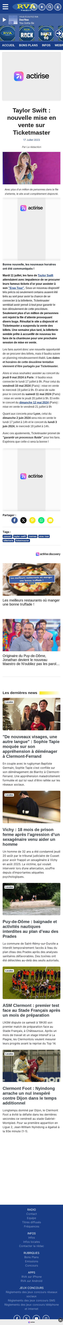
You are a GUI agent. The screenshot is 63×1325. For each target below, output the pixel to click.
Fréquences (31, 1226)
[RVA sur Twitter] (26, 1318)
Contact (31, 1214)
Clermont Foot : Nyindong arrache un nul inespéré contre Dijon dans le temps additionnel (30, 1095)
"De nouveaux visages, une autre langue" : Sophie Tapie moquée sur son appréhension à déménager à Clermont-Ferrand (31, 746)
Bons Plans (28, 45)
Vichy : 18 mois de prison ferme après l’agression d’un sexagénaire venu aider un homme (31, 837)
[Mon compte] (57, 6)
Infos (46, 45)
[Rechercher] (49, 6)
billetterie (8, 540)
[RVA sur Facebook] (17, 1318)
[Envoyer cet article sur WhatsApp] (40, 522)
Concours (31, 1265)
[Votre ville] (33, 6)
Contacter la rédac (31, 1246)
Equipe (31, 1218)
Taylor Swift (45, 275)
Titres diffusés (31, 1222)
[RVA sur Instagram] (46, 1318)
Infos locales (31, 1241)
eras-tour (44, 536)
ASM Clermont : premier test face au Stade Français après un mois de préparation (31, 1010)
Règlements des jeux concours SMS (31, 1300)
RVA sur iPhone (32, 1276)
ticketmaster (22, 540)
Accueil (8, 45)
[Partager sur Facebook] (14, 522)
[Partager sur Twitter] (23, 522)
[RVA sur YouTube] (36, 1318)
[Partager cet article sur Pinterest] (31, 522)
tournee (33, 536)
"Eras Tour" (16, 288)
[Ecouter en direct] (42, 6)
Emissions (31, 1261)
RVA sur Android (31, 1281)
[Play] (5, 20)
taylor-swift (20, 536)
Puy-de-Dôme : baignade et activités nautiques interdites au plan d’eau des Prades (30, 929)
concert (7, 536)
